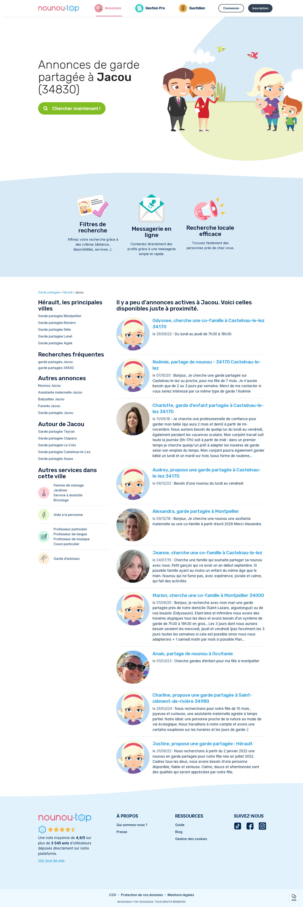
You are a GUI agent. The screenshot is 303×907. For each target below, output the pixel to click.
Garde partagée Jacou (55, 413)
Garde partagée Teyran (56, 431)
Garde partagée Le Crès (57, 445)
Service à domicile (68, 495)
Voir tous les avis (51, 860)
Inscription (260, 8)
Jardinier (60, 490)
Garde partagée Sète (54, 329)
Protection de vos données (142, 895)
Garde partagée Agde (55, 343)
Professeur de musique (72, 539)
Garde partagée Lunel (55, 336)
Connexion (231, 8)
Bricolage (61, 500)
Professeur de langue (70, 534)
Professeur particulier (70, 529)
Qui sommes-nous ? (131, 825)
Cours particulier (66, 544)
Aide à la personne (68, 515)
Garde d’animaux (67, 559)
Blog (178, 832)
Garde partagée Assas (55, 459)
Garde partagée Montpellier (59, 316)
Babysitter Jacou (51, 399)
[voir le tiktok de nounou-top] (237, 826)
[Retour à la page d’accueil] (58, 8)
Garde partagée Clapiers (57, 438)
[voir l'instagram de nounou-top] (262, 826)
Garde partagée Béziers (57, 323)
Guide (179, 825)
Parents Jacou (49, 406)
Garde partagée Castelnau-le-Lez (64, 452)
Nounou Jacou (49, 385)
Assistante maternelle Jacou (60, 392)
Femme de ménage (69, 485)
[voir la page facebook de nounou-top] (250, 826)
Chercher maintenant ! (76, 108)
